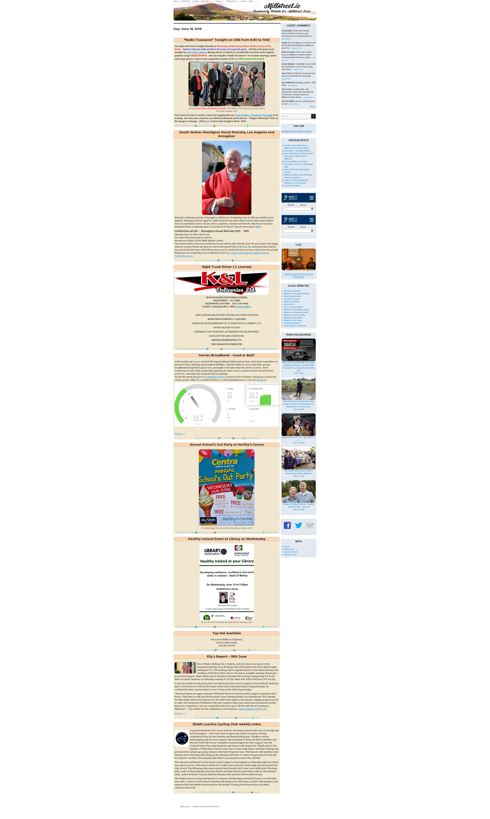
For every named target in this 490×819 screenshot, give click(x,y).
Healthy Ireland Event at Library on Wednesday (227, 539)
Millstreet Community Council (296, 310)
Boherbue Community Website (296, 294)
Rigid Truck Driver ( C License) (227, 267)
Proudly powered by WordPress (205, 806)
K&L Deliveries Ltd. (270, 349)
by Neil (211, 650)
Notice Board (233, 126)
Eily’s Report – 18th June (227, 656)
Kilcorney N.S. (289, 304)
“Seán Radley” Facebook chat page (254, 115)
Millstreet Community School (296, 312)
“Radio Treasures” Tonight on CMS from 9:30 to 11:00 (227, 40)
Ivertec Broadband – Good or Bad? (227, 355)
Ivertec (197, 361)
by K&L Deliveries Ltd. (197, 349)
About (176, 1)
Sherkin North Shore (292, 323)
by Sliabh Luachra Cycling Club (219, 792)
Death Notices (253, 260)
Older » (312, 107)
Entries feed (289, 549)
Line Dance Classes (292, 186)
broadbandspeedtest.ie (214, 377)
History (218, 1)
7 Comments (226, 438)
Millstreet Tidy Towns (293, 320)
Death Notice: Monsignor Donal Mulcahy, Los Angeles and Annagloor (226, 134)
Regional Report (244, 718)
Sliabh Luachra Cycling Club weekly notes (227, 724)
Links (250, 1)
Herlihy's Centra (271, 532)
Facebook (261, 380)
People (243, 126)
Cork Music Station (196, 52)
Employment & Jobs (253, 349)
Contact (195, 1)
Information (205, 1)
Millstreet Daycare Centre (294, 315)
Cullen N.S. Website (291, 302)
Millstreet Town (223, 532)
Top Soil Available (226, 633)
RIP (258, 226)
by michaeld (211, 260)
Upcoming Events (254, 532)
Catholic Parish (240, 260)
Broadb (248, 438)
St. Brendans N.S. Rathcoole (295, 326)
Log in (286, 547)
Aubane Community (292, 291)
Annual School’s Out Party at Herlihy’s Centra (227, 444)
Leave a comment (205, 126)
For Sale (253, 650)
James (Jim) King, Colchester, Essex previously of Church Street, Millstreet (299, 156)
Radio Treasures (272, 126)
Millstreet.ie (185, 806)
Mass (257, 718)
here (207, 121)
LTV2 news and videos (293, 307)
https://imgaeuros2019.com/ (252, 709)
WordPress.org (290, 555)
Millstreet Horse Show (293, 318)
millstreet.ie (231, 1)
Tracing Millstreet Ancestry (295, 161)
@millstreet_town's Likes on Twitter (297, 131)
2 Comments (225, 260)
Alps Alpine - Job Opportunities (297, 151)
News (224, 126)
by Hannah (211, 718)
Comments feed (290, 552)
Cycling (256, 792)
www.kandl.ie (243, 306)
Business (226, 349)
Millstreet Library (271, 627)
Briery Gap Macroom (292, 296)
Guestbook (185, 1)
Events (244, 1)
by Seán (190, 126)
